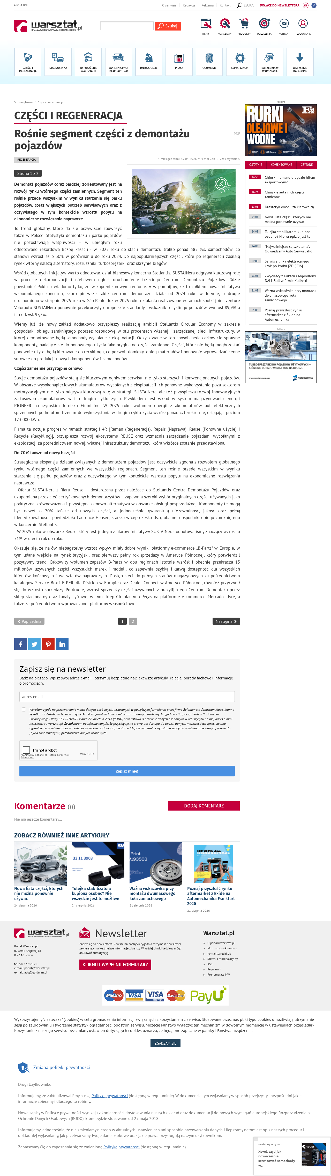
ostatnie (255, 165)
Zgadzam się (167, 1043)
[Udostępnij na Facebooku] (20, 644)
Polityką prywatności (121, 1146)
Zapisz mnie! (127, 771)
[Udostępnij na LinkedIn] (62, 644)
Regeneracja (26, 159)
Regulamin (214, 969)
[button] (300, 62)
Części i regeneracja (50, 102)
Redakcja (189, 5)
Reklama (207, 5)
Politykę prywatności (110, 1095)
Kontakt (225, 5)
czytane (307, 165)
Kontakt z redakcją (219, 953)
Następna (225, 621)
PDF (237, 133)
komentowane (281, 165)
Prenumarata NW (218, 974)
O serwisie (169, 5)
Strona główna (23, 102)
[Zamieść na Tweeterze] (34, 644)
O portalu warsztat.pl (221, 943)
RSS (209, 964)
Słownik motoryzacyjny (222, 959)
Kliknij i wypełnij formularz (115, 965)
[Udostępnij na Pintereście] (48, 644)
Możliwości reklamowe (222, 948)
